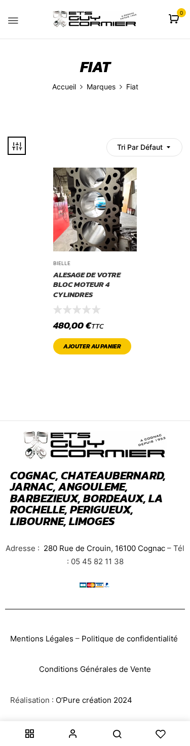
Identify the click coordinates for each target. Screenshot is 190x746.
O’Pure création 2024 (94, 700)
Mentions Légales (41, 638)
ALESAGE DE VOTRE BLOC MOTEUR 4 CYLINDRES (87, 285)
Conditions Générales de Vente (95, 669)
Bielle (61, 263)
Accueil (64, 86)
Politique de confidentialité (130, 638)
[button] (175, 19)
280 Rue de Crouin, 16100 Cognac (103, 548)
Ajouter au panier (92, 346)
